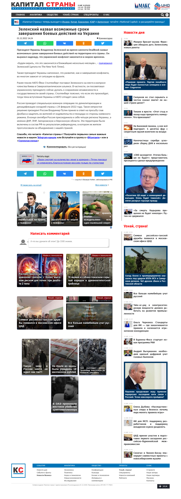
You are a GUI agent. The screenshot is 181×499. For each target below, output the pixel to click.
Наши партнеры (153, 475)
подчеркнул (105, 63)
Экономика (69, 470)
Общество (52, 15)
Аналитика (36, 15)
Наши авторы (152, 473)
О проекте (150, 470)
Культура (95, 473)
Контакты (150, 481)
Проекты (123, 466)
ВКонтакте (94, 137)
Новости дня (134, 32)
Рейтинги (123, 478)
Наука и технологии (52, 255)
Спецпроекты (91, 15)
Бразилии (83, 22)
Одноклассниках (28, 141)
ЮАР (92, 22)
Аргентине (103, 22)
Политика (68, 473)
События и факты (44, 473)
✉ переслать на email (31, 185)
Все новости (101, 185)
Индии (66, 22)
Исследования (70, 481)
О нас (106, 15)
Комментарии (105, 38)
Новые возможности (72, 478)
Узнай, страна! (71, 15)
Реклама (150, 478)
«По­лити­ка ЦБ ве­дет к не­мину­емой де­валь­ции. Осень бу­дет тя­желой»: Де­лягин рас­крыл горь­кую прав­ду (145, 198)
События (41, 466)
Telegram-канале (46, 137)
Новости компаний (127, 475)
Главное (20, 15)
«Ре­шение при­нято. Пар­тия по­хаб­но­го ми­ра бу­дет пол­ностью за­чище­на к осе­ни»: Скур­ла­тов (145, 85)
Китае (74, 22)
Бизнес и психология (100, 475)
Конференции (97, 470)
